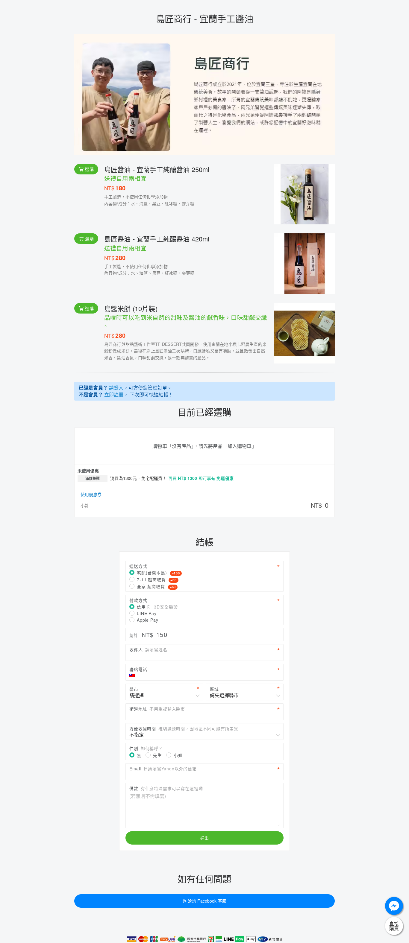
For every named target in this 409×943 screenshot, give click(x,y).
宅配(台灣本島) (158, 573)
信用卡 (157, 607)
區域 (214, 689)
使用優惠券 (91, 494)
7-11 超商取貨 (157, 579)
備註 (166, 788)
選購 (89, 169)
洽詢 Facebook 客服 (207, 901)
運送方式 (138, 566)
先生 (157, 755)
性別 (146, 748)
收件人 (148, 650)
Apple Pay (147, 620)
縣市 (133, 689)
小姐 (178, 755)
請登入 (116, 387)
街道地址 (157, 709)
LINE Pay (147, 613)
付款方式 (138, 600)
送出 (204, 838)
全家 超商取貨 (156, 586)
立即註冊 (114, 394)
